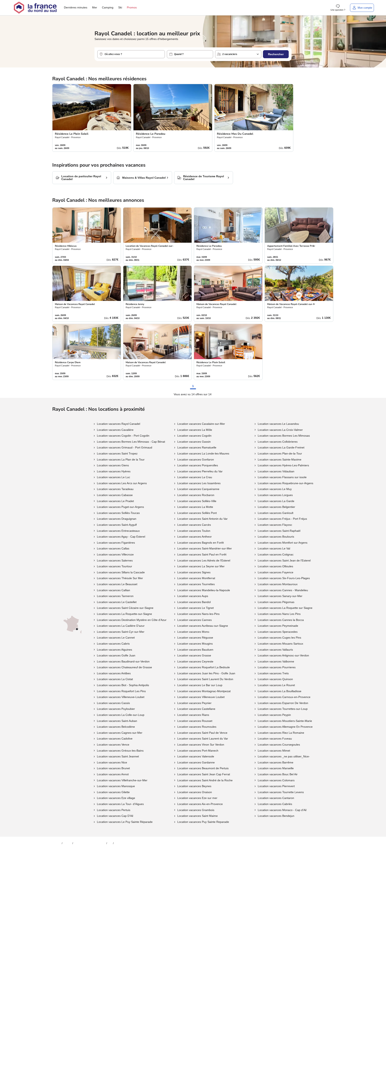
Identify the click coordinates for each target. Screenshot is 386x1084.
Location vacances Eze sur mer (197, 798)
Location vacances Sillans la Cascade (121, 572)
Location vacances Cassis (113, 703)
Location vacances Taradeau (115, 489)
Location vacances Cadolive (114, 738)
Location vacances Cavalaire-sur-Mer (201, 423)
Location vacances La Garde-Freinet (281, 447)
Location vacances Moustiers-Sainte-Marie (285, 720)
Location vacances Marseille (276, 768)
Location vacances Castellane (196, 708)
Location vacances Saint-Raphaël (279, 530)
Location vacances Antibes (114, 673)
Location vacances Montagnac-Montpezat (204, 691)
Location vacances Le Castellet (117, 602)
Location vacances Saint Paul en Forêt (201, 554)
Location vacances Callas (113, 548)
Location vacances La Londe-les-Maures (203, 453)
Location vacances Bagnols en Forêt (200, 542)
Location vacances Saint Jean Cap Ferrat (203, 774)
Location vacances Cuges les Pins (279, 637)
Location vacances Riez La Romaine (281, 732)
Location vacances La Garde (276, 501)
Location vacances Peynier (194, 703)
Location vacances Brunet (113, 768)
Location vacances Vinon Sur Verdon (200, 744)
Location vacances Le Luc (113, 477)
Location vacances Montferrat (196, 578)
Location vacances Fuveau (275, 738)
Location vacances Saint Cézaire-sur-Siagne (125, 607)
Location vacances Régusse (195, 637)
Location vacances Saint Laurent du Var (202, 738)
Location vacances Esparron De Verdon (283, 703)
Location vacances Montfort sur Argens (282, 542)
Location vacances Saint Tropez (117, 453)
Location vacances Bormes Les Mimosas (284, 435)
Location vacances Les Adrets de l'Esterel (203, 560)
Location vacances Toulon (193, 530)
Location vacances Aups (192, 596)
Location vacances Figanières (116, 542)
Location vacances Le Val (274, 548)
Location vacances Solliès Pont (197, 512)
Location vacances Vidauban (276, 471)
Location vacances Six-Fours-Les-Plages (284, 578)
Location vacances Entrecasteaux (118, 530)
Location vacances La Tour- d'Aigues (120, 804)
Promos (132, 7)
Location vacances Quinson (275, 679)
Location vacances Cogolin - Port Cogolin (123, 435)
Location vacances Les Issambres (199, 483)
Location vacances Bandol (194, 602)
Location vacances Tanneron (115, 596)
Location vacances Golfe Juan (116, 655)
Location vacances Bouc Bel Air (278, 774)
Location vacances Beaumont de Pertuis (203, 768)
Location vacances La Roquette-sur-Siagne (124, 613)
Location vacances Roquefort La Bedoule (203, 667)
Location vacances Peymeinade (278, 625)
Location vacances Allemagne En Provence (285, 726)
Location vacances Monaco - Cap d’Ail (282, 810)
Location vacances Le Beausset (117, 584)
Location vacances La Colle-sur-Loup (120, 714)
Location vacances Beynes (194, 786)
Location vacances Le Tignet (195, 607)
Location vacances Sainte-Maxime (279, 459)
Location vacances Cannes (194, 619)
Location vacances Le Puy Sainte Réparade (125, 821)
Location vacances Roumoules (196, 726)
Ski (120, 7)
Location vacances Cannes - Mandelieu (283, 590)
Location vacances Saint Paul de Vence (202, 732)
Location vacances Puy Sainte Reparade (203, 821)
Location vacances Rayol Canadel (118, 423)
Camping (107, 7)
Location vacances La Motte (195, 506)
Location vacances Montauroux (278, 584)
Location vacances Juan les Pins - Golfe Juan (206, 673)
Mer (94, 7)
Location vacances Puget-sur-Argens (120, 506)
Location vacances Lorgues (275, 495)
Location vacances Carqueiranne (198, 489)
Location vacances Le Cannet (116, 637)
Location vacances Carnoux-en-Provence (284, 697)
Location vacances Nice (112, 762)
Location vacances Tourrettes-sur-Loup (283, 708)
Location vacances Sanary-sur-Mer (280, 596)
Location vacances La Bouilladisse (279, 691)
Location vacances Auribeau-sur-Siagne (202, 625)
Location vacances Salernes (115, 560)
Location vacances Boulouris (276, 536)
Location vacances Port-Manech (197, 750)
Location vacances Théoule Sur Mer (120, 578)
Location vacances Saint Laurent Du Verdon (205, 679)
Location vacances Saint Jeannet (118, 756)
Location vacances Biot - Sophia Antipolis (123, 685)
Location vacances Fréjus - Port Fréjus (282, 518)
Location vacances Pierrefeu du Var (200, 471)
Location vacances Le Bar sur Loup (199, 685)
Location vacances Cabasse (115, 495)
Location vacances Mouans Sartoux (280, 643)
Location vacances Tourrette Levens (281, 792)
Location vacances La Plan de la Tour (121, 459)
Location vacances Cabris (113, 643)
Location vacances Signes (193, 572)
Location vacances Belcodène (116, 726)
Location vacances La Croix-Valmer (280, 429)
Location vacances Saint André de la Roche (205, 780)
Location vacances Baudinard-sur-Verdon (123, 661)
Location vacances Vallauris (275, 649)
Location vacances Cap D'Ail (115, 815)
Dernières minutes (75, 7)
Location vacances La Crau (194, 477)
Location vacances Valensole (195, 756)
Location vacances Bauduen (195, 649)
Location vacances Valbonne (276, 661)
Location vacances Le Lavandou (278, 423)
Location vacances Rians (193, 714)
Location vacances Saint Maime (197, 815)
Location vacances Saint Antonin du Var (202, 518)
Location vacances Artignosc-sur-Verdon (283, 655)
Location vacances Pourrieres (277, 667)
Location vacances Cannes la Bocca (281, 619)
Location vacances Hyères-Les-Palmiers (283, 465)
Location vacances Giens (113, 465)
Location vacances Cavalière (115, 429)
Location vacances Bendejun (276, 815)
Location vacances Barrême (275, 762)
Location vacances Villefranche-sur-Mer (122, 780)
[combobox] (131, 54)
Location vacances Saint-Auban (117, 720)
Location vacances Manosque (116, 786)
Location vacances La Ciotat (115, 679)
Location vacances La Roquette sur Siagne (285, 607)
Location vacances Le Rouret (276, 685)
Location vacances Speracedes (278, 631)
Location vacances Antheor (194, 536)
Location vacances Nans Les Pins (279, 613)
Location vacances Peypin (274, 714)
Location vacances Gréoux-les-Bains (120, 750)
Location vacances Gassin (194, 441)
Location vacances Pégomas (276, 602)
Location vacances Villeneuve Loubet (201, 697)
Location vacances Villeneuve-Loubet (120, 697)
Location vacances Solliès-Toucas (118, 512)
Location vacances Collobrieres (278, 441)
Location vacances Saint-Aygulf (117, 524)
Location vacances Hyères (113, 471)
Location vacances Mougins (195, 643)
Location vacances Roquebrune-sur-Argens (285, 483)
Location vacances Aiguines (114, 649)
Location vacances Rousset (194, 720)
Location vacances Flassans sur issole (282, 477)
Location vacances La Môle (194, 429)
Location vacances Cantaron (276, 798)
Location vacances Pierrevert (276, 786)
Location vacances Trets (273, 673)
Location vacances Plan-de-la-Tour (280, 453)
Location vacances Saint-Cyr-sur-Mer (120, 631)
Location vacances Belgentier (276, 506)
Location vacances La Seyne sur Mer (201, 566)
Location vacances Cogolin (194, 435)
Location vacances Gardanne (196, 762)
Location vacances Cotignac (276, 554)
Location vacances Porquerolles (197, 465)
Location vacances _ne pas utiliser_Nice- (284, 756)
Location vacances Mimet (274, 750)
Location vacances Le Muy (275, 489)
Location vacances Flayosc (275, 524)
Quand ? (179, 54)
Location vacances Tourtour (114, 566)
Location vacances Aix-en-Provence (200, 804)
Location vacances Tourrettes (196, 584)
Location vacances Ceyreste (195, 661)
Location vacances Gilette (113, 792)
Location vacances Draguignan (116, 518)
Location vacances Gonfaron (195, 459)
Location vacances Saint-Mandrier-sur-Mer (204, 548)
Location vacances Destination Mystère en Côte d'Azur (131, 619)
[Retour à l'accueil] (35, 8)
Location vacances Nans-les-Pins (198, 613)
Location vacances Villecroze (115, 554)
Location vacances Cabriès (275, 804)
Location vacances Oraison (194, 792)
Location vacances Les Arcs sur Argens (122, 483)
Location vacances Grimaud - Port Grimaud (124, 447)
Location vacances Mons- (193, 631)
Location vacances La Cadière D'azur (121, 625)
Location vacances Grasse (194, 655)
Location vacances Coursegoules (279, 744)
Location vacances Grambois (195, 810)
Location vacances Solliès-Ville (196, 501)
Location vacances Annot (113, 774)
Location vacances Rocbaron (195, 495)
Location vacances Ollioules (275, 566)
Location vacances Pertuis (113, 810)
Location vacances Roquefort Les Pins (121, 691)
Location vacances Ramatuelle (196, 447)
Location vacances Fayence (275, 572)
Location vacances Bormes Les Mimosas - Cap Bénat (131, 441)
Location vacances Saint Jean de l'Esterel (284, 560)
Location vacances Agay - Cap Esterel (121, 536)
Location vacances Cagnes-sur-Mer (119, 732)
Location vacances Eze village (116, 798)
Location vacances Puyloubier (116, 708)
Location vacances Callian (113, 590)
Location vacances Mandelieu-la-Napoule (203, 590)
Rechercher (276, 54)
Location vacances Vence (113, 744)
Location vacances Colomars (276, 780)
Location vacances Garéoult (275, 512)
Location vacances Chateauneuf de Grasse (124, 667)
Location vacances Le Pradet (115, 501)
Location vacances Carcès (194, 524)
